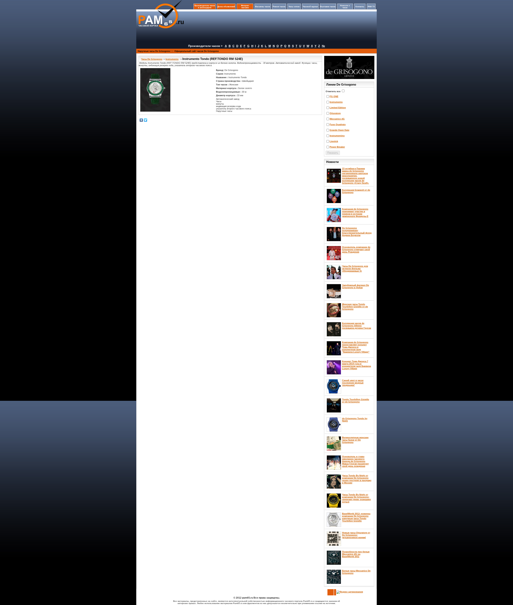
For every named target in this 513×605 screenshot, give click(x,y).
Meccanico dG (337, 119)
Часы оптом (294, 7)
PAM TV (371, 7)
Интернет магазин (245, 7)
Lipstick (334, 141)
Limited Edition (338, 107)
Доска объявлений (226, 7)
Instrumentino (337, 135)
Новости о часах (345, 7)
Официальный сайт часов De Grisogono (196, 51)
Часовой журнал (310, 7)
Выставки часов (327, 7)
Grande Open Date (339, 130)
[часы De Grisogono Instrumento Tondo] (155, 90)
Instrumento (172, 59)
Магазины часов (262, 7)
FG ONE (334, 96)
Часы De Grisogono (151, 59)
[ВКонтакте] (141, 120)
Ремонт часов (279, 7)
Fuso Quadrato (338, 124)
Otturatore (335, 113)
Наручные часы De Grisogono (154, 51)
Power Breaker (337, 147)
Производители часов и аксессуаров (204, 7)
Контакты (359, 7)
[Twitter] (145, 120)
